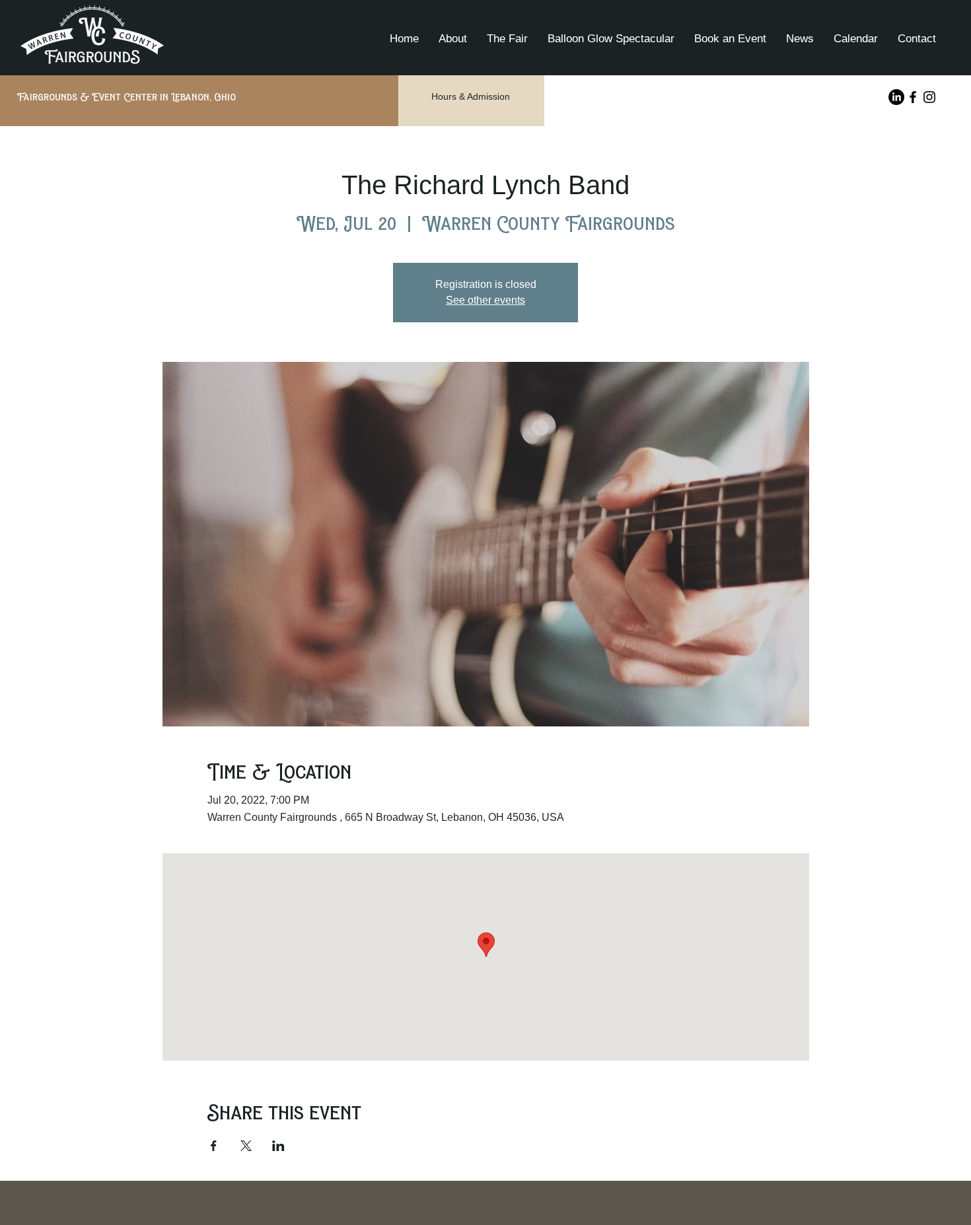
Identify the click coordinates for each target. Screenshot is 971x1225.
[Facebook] (913, 97)
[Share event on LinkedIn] (278, 1145)
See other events (485, 300)
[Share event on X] (246, 1145)
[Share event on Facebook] (213, 1145)
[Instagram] (929, 97)
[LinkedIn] (896, 97)
